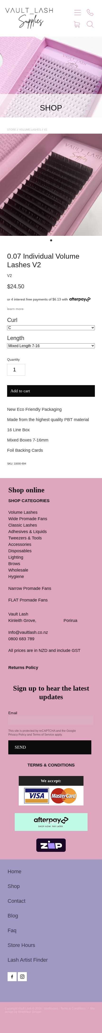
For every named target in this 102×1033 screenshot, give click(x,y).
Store (11, 129)
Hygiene (16, 576)
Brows (14, 563)
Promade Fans (37, 518)
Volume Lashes (30, 129)
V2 (45, 129)
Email (12, 713)
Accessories (19, 544)
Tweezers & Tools (25, 538)
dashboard (51, 1008)
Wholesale (18, 570)
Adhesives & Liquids (27, 531)
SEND (20, 747)
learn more (15, 309)
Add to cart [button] (20, 390)
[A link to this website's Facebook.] (12, 976)
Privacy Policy (17, 734)
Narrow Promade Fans (29, 588)
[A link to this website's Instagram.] (22, 976)
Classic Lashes (22, 525)
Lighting (15, 557)
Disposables (20, 550)
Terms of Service (43, 734)
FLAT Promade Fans (28, 600)
